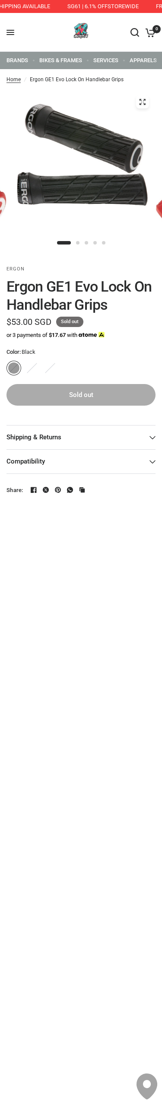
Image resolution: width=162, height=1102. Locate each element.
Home (13, 79)
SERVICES (105, 60)
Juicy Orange (32, 368)
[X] (46, 490)
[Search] (134, 32)
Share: (14, 490)
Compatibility (25, 461)
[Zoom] (142, 101)
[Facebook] (34, 490)
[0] (149, 32)
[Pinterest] (58, 490)
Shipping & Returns (33, 437)
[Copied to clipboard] (82, 490)
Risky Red (50, 368)
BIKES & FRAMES (60, 60)
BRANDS (17, 60)
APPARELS (143, 60)
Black (14, 368)
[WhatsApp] (70, 490)
